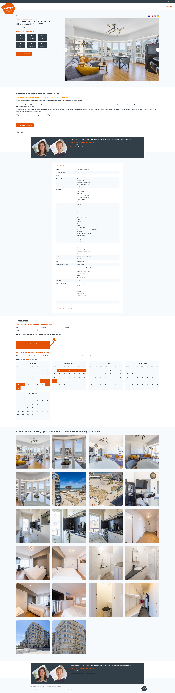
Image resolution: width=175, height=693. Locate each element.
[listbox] (27, 330)
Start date (43, 327)
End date (67, 327)
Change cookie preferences (53, 686)
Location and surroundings (65, 308)
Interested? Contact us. (25, 125)
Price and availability (24, 53)
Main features (60, 165)
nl (169, 1)
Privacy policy (41, 686)
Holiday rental (169, 6)
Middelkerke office (90, 147)
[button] (16, 15)
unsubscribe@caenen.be (94, 689)
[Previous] (66, 50)
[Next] (158, 50)
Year (17, 327)
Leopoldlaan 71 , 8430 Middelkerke (26, 31)
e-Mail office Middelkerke (78, 147)
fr (172, 1)
